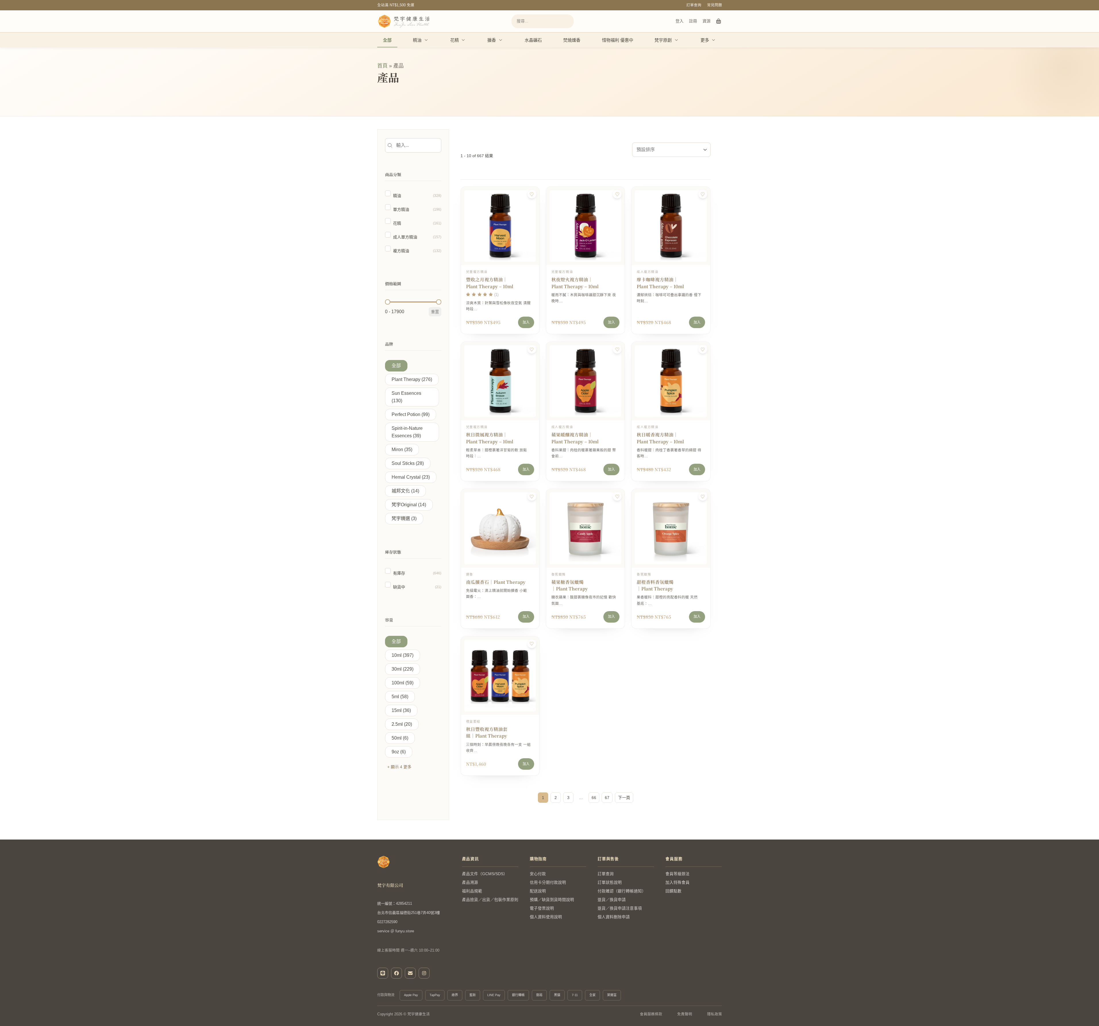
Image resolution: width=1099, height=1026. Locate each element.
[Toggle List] (705, 150)
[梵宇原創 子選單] (676, 40)
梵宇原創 (663, 40)
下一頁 (624, 797)
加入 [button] (526, 322)
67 (607, 797)
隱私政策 (714, 1014)
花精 (454, 40)
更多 (704, 40)
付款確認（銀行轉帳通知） (622, 891)
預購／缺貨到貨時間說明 (552, 900)
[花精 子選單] (463, 40)
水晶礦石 (533, 40)
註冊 (693, 21)
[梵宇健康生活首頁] (383, 862)
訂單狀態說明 (610, 882)
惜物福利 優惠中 (617, 40)
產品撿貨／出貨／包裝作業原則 (490, 900)
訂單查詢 (693, 5)
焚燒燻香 (571, 40)
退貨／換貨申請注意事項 (620, 908)
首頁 (382, 66)
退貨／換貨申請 (612, 900)
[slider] (387, 302)
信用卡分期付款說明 (548, 882)
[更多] (713, 40)
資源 (706, 21)
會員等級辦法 (677, 874)
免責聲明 (684, 1014)
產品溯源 (470, 882)
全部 (387, 40)
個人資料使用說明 (546, 917)
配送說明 (538, 891)
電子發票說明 (542, 908)
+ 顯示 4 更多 (399, 767)
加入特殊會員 (677, 882)
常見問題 (714, 5)
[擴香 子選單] (500, 40)
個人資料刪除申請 (614, 917)
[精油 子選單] (426, 40)
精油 (417, 40)
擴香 (491, 40)
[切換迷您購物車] (718, 21)
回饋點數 (673, 891)
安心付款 (538, 874)
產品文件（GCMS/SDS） (484, 874)
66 (594, 797)
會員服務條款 (651, 1014)
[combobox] (666, 150)
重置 (435, 311)
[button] (413, 195)
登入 (679, 21)
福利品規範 (472, 891)
